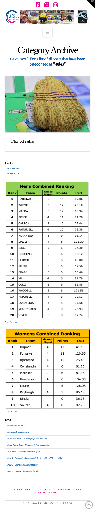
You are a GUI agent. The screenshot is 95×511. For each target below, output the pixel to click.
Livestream (62, 489)
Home (18, 489)
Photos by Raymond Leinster (18, 432)
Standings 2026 (15, 174)
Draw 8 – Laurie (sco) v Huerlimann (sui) (22, 465)
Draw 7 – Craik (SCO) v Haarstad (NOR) (22, 471)
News (77, 489)
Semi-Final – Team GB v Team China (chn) (23, 452)
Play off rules (22, 140)
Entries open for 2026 (16, 425)
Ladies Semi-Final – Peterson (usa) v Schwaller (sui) (27, 439)
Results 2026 (14, 168)
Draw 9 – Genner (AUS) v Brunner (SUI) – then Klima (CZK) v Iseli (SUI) (35, 458)
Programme (47, 492)
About (30, 489)
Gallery (44, 489)
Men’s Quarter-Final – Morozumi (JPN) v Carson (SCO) (28, 445)
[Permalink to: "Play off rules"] (47, 104)
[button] (47, 32)
